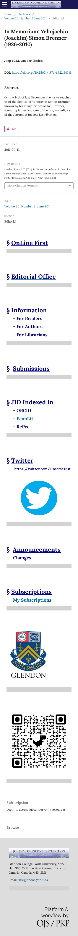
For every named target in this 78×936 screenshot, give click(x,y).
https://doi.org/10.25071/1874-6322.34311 (41, 72)
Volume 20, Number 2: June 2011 (25, 18)
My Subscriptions (32, 600)
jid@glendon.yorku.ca (33, 880)
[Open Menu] (4, 4)
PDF (10, 129)
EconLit (24, 419)
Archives (24, 14)
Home (8, 14)
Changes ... (24, 558)
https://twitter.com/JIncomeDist (38, 469)
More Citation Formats (22, 185)
